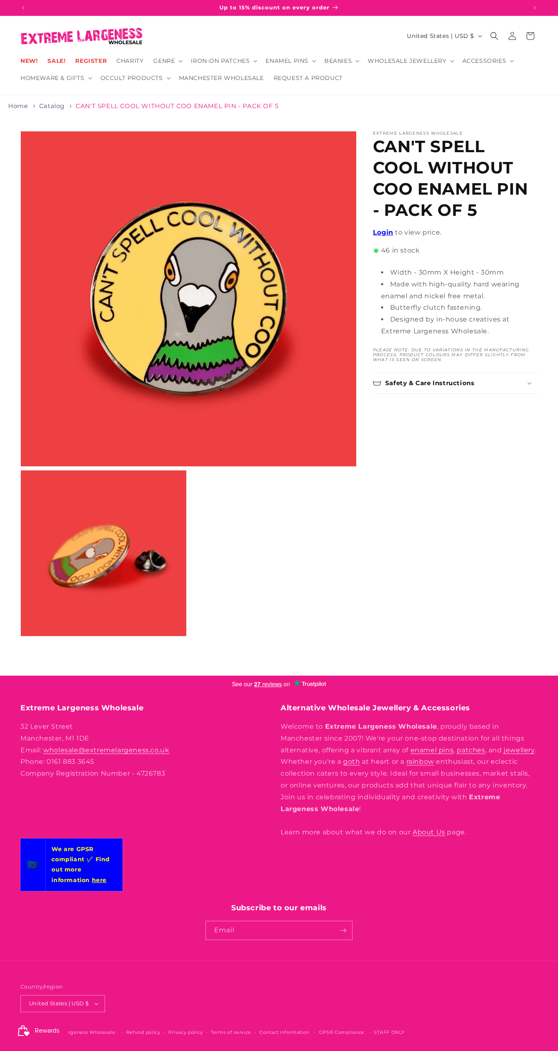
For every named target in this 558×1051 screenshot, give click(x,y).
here (99, 880)
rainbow (420, 761)
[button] (167, 60)
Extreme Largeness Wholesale (78, 1032)
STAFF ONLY (389, 1032)
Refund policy (143, 1032)
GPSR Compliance (342, 1032)
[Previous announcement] (23, 8)
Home (18, 106)
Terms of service (231, 1032)
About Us (429, 832)
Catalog (52, 106)
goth (351, 761)
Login (383, 232)
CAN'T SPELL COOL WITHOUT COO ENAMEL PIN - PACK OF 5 (177, 106)
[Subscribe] (343, 930)
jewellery (519, 750)
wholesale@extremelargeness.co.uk (106, 750)
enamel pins (432, 750)
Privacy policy (185, 1032)
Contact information (284, 1032)
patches (471, 750)
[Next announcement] (535, 8)
